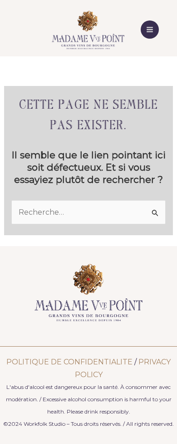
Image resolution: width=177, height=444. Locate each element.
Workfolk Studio (44, 423)
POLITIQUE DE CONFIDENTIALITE (69, 362)
